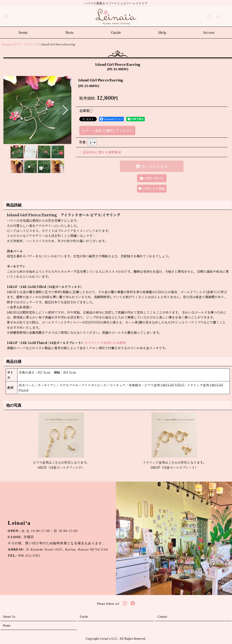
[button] (6, 16)
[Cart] (209, 16)
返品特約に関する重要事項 (102, 152)
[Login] (218, 16)
